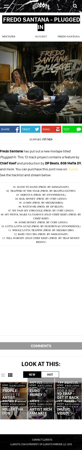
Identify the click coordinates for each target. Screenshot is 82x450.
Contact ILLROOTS (42, 439)
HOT (50, 375)
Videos (61, 403)
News (5, 385)
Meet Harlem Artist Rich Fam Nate (41, 407)
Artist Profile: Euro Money (37, 389)
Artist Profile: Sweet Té (11, 391)
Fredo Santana (69, 36)
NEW (32, 375)
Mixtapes (8, 36)
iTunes (47, 139)
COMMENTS (41, 345)
